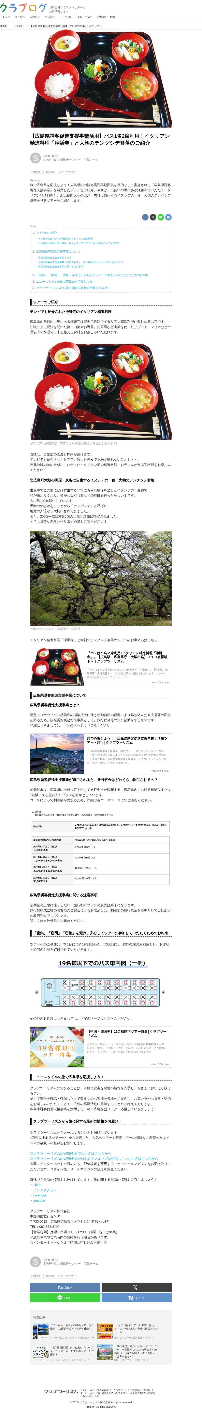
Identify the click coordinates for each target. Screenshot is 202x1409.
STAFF (47, 159)
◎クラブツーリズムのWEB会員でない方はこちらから (70, 1153)
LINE (37, 1185)
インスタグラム (45, 1190)
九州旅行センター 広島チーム (77, 159)
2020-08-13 (50, 155)
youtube (39, 1201)
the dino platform (105, 1406)
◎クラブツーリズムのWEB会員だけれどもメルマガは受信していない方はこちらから (94, 1159)
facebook (40, 1195)
